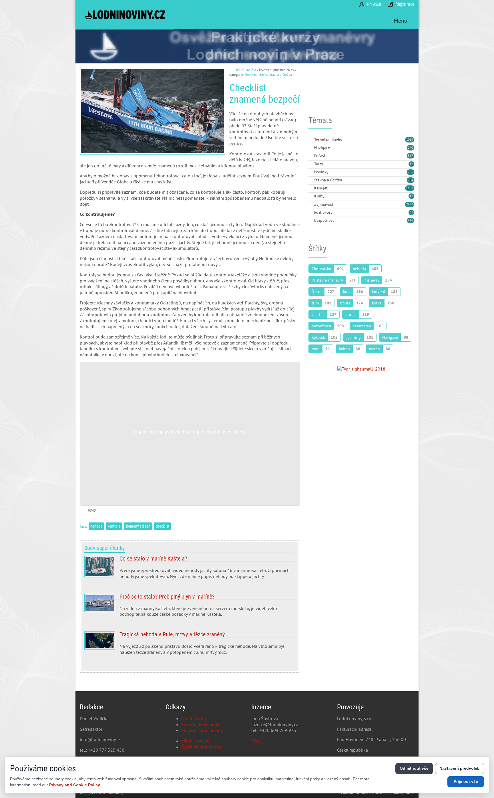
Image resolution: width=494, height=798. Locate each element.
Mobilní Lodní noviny (202, 730)
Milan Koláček (195, 741)
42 (411, 164)
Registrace (404, 4)
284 (410, 180)
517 (410, 156)
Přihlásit (374, 4)
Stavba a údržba (280, 74)
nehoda (96, 526)
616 (410, 220)
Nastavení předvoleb (459, 768)
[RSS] (310, 140)
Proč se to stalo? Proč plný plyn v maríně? (189, 608)
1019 (409, 140)
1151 (409, 188)
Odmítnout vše (414, 768)
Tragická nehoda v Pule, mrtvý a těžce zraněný (189, 645)
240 (410, 148)
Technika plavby (256, 74)
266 (410, 172)
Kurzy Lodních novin (201, 724)
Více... (256, 741)
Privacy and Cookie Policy (74, 785)
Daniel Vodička (245, 70)
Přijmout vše (466, 781)
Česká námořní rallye (201, 747)
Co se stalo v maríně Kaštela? (189, 570)
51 (411, 212)
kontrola (113, 526)
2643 (409, 204)
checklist (162, 526)
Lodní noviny (193, 718)
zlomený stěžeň (138, 526)
